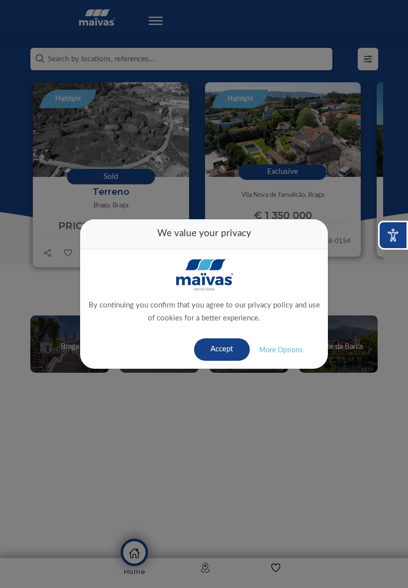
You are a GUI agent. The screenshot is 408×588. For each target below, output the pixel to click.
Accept (221, 349)
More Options (281, 350)
